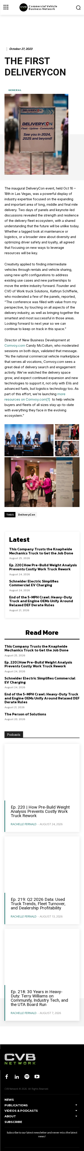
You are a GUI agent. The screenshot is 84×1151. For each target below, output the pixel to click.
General (15, 90)
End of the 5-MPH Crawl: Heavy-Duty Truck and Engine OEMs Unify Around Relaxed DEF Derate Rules (41, 601)
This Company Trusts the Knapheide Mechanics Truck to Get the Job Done (41, 551)
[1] (48, 399)
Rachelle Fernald (24, 824)
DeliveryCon (26, 515)
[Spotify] (27, 1077)
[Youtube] (37, 1077)
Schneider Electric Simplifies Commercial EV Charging (33, 583)
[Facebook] (7, 1077)
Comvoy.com (14, 345)
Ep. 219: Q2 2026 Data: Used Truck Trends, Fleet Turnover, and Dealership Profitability (38, 904)
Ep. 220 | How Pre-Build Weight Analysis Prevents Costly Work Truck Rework (43, 567)
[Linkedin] (17, 1077)
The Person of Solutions (25, 714)
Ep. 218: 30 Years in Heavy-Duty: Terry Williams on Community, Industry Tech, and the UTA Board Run (39, 998)
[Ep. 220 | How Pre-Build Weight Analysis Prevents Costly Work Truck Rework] (42, 772)
